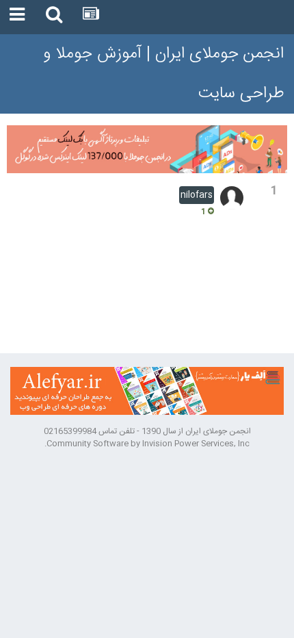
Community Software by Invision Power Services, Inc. (147, 443)
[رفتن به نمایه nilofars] (231, 197)
